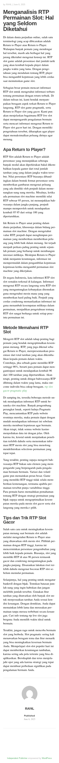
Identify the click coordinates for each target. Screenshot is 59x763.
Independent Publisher (17, 758)
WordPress (47, 758)
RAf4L (9, 4)
